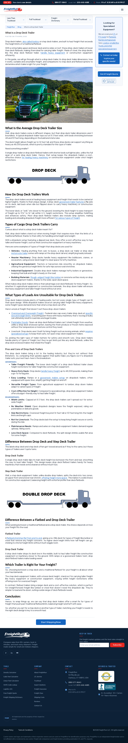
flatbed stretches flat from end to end (24, 538)
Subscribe (117, 645)
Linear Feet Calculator (11, 681)
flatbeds (112, 37)
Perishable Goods (19, 322)
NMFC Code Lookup (10, 685)
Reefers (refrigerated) (107, 40)
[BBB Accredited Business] (107, 686)
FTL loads (102, 37)
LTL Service (38, 677)
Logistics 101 (8, 689)
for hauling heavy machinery (35, 157)
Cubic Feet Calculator (11, 677)
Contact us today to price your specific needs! (110, 58)
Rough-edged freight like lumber (45, 277)
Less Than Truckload (16, 19)
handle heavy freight (50, 371)
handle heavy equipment (53, 52)
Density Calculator (10, 673)
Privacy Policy (8, 730)
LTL (114, 34)
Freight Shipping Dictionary (13, 697)
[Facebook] (6, 653)
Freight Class (38, 693)
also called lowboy (30, 41)
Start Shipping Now (51, 622)
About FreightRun (40, 673)
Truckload (37, 681)
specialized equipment (107, 49)
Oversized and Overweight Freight (27, 313)
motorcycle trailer (19, 253)
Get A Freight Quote (109, 74)
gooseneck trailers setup (52, 377)
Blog (19, 27)
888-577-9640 (74, 682)
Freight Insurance (40, 689)
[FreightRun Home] (12, 10)
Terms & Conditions (25, 730)
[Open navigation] (122, 9)
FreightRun (11, 27)
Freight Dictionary (60, 19)
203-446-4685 (83, 685)
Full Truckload (38, 19)
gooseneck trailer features (71, 201)
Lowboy (106, 43)
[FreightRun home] (17, 635)
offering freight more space (54, 477)
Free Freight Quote (10, 693)
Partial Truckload (82, 19)
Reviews (37, 702)
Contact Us (38, 706)
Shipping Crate (39, 697)
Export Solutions (40, 685)
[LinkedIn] (11, 653)
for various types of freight (67, 218)
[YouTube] (17, 653)
